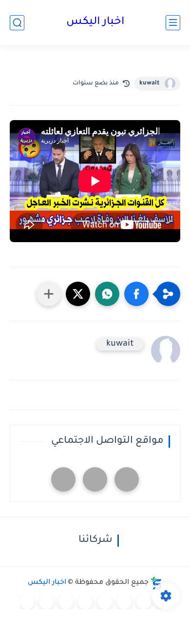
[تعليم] (104, 602)
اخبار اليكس (95, 22)
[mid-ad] (95, 479)
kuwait (149, 83)
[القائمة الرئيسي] (173, 22)
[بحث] (17, 22)
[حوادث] (143, 602)
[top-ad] (126, 479)
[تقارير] (124, 602)
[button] (136, 294)
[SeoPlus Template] (156, 583)
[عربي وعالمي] (65, 602)
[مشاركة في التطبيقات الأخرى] (49, 294)
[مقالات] (46, 602)
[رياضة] (85, 602)
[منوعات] (26, 602)
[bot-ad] (63, 479)
